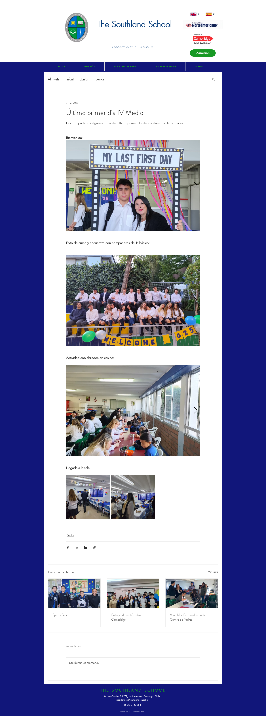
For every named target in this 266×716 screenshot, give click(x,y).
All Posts (53, 79)
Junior (84, 79)
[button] (89, 66)
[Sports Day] (74, 593)
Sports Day (59, 614)
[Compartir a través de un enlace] (94, 547)
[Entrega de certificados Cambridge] (133, 593)
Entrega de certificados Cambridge (126, 617)
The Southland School (134, 24)
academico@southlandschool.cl (132, 699)
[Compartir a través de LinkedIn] (85, 547)
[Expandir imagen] (133, 185)
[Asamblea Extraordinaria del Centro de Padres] (192, 593)
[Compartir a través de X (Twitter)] (76, 547)
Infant (70, 79)
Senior (100, 79)
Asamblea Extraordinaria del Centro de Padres (188, 617)
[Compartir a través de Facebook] (67, 547)
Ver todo (213, 571)
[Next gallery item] (196, 185)
